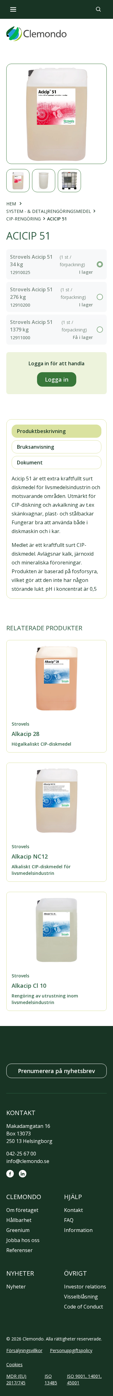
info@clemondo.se (27, 1161)
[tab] (56, 431)
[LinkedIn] (22, 1173)
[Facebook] (10, 1173)
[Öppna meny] (13, 9)
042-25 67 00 (21, 1153)
